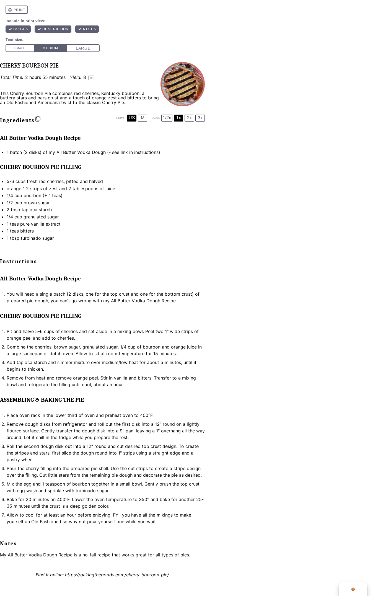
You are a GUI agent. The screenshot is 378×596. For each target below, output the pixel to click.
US (132, 117)
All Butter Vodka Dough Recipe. (144, 300)
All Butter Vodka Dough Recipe (40, 555)
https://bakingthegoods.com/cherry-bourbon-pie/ (117, 574)
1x (178, 117)
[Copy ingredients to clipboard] (38, 118)
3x (200, 117)
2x (189, 117)
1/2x (167, 117)
